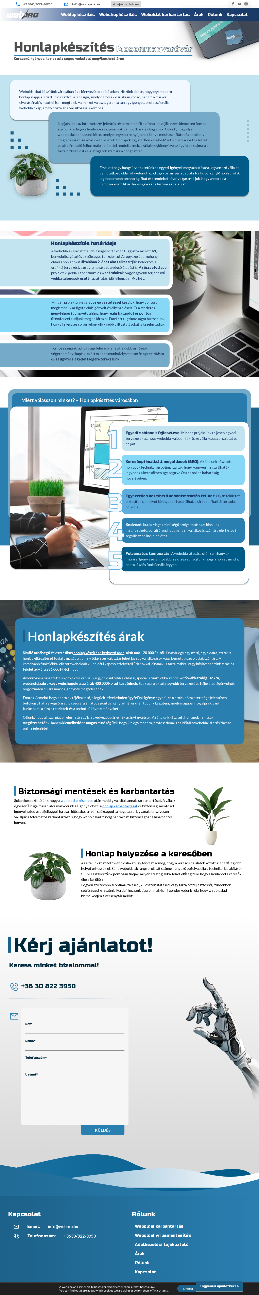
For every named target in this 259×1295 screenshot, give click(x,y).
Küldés (103, 1130)
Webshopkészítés (118, 14)
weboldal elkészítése (77, 800)
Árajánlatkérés (126, 4)
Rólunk (215, 14)
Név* (28, 1024)
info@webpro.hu (86, 4)
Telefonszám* (36, 1057)
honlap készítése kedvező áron (98, 653)
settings (162, 1290)
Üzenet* (31, 1074)
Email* (30, 1041)
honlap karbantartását (119, 806)
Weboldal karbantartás (165, 14)
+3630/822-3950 (38, 4)
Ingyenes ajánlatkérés (219, 1286)
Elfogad (188, 1288)
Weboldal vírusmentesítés (163, 1235)
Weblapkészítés (78, 14)
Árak (199, 14)
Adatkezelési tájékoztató (162, 1244)
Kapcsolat (237, 14)
